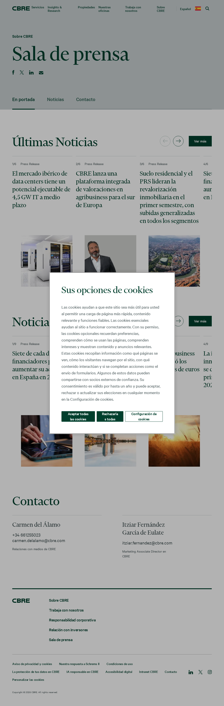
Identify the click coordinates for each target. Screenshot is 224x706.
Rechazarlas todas (110, 416)
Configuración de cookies (144, 416)
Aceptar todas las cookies (78, 416)
